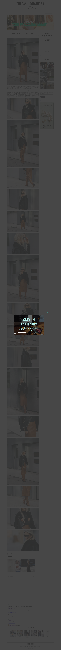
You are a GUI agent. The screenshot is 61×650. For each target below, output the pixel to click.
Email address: (16, 332)
